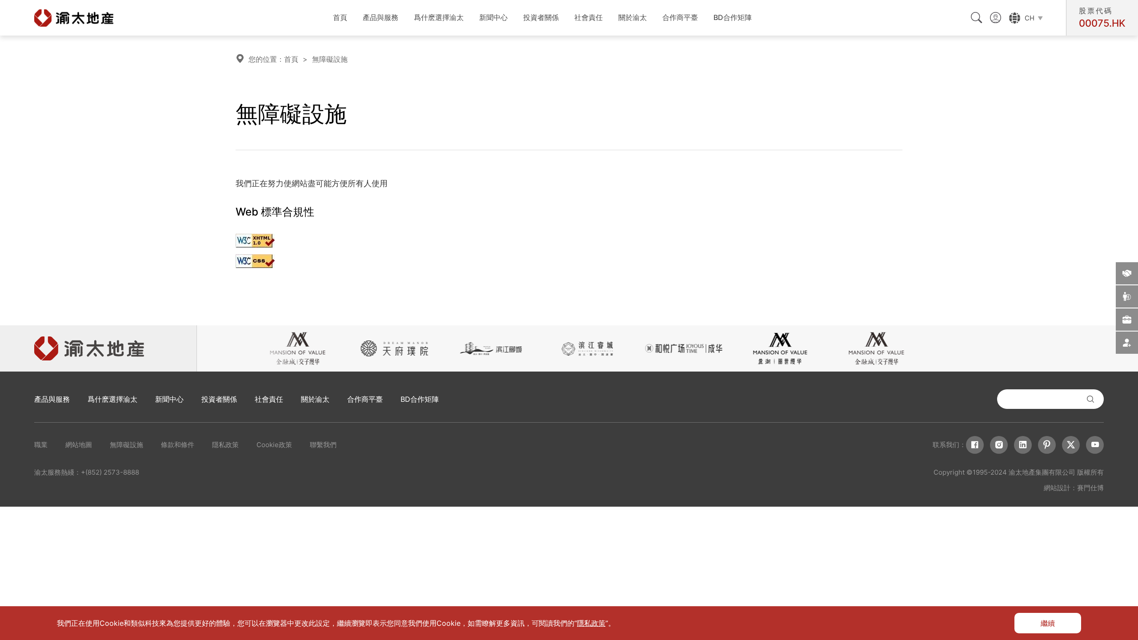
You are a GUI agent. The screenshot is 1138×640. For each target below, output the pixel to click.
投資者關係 (541, 17)
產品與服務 (380, 17)
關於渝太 (632, 17)
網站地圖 (78, 444)
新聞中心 (493, 17)
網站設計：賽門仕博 (1074, 488)
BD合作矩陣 (732, 17)
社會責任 (588, 17)
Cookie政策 (274, 444)
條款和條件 (177, 444)
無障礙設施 (330, 59)
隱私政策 (225, 444)
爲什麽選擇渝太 (439, 17)
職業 (41, 444)
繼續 (1048, 623)
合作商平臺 (680, 17)
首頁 (340, 17)
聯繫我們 (323, 444)
